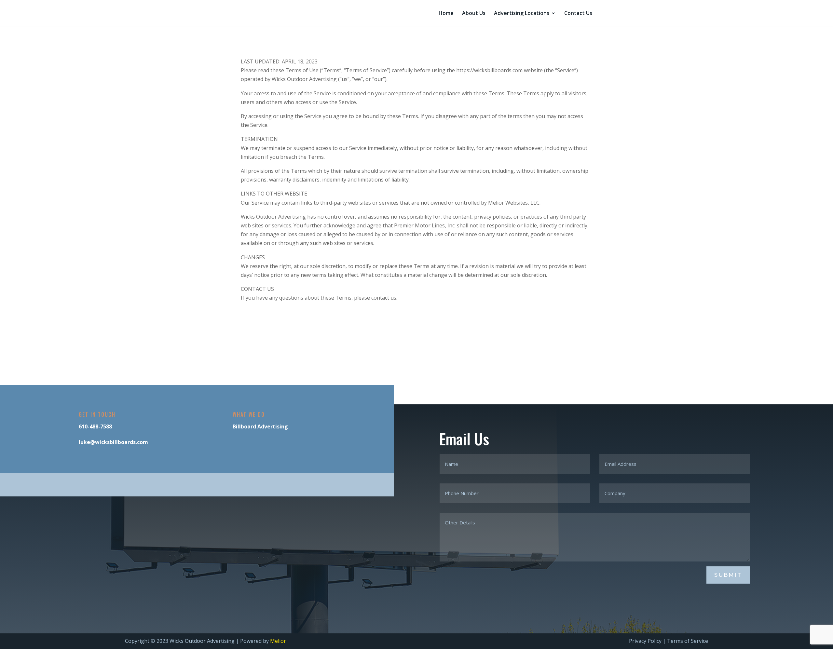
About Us (473, 14)
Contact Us (578, 14)
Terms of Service (687, 640)
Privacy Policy (645, 640)
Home (446, 14)
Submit (728, 575)
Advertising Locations (521, 14)
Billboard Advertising (260, 426)
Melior (278, 640)
